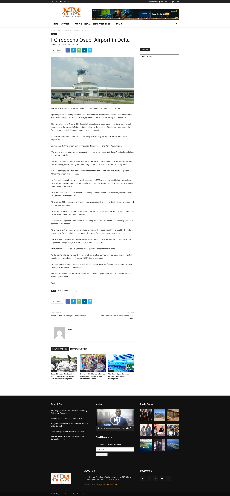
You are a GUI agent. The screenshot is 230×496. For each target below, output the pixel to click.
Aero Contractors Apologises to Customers (68, 316)
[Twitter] (57, 1)
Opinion (119, 24)
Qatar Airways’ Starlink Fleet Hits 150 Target (68, 431)
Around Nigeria (82, 24)
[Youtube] (68, 1)
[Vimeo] (61, 1)
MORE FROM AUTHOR (78, 349)
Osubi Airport (75, 291)
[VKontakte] (64, 1)
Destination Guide (101, 24)
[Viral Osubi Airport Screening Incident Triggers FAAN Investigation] (121, 363)
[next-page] (56, 383)
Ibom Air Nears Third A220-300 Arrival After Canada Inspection (67, 437)
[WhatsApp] (79, 50)
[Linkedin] (84, 50)
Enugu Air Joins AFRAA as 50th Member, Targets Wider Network (69, 425)
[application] (115, 420)
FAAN (59, 291)
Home (55, 24)
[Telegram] (73, 50)
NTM (54, 45)
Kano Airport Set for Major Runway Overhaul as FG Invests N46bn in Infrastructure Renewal (92, 376)
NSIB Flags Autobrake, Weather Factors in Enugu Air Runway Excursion (69, 412)
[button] (176, 24)
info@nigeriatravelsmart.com (105, 484)
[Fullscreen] (131, 428)
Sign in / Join (175, 2)
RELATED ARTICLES (59, 349)
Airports (60, 30)
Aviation (65, 24)
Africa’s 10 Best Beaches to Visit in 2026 (66, 419)
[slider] (113, 428)
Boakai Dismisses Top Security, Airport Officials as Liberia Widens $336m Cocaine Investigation (63, 376)
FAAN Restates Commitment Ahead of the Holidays (117, 317)
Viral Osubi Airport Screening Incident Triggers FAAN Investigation (118, 376)
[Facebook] (53, 1)
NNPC (66, 291)
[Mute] (127, 428)
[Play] (99, 428)
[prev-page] (52, 383)
